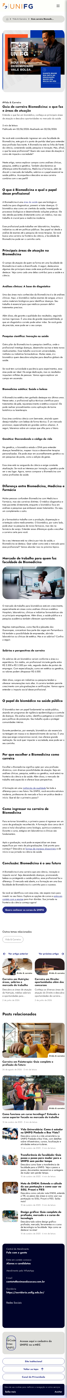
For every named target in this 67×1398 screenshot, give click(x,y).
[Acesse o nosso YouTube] (9, 1321)
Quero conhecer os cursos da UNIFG (24, 909)
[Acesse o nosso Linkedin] (35, 1310)
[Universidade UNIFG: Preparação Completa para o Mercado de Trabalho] (22, 6)
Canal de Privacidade (33, 1377)
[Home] (7, 19)
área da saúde (31, 202)
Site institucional (33, 1361)
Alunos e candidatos (18, 1263)
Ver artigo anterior (18, 953)
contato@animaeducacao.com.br (25, 1281)
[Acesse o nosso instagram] (22, 1310)
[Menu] (58, 6)
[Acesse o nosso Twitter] (48, 1310)
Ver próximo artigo (49, 953)
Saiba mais (10, 1391)
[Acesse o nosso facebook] (9, 1310)
